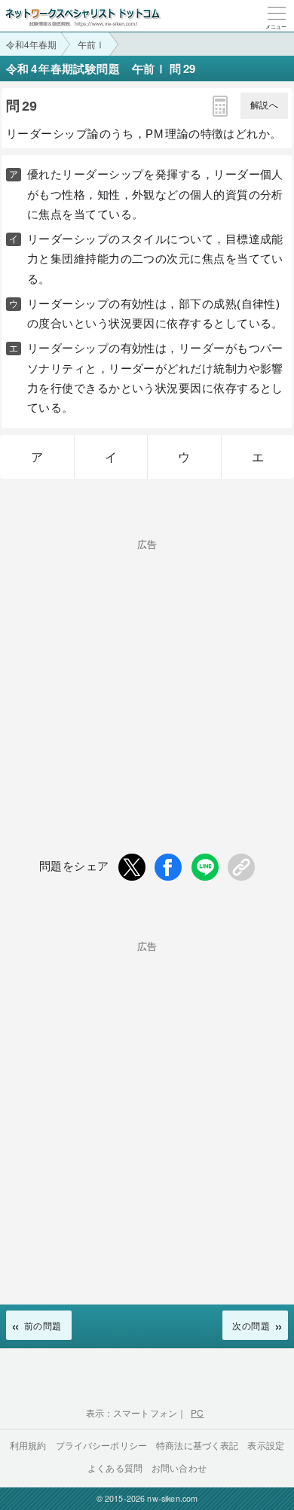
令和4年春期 (31, 44)
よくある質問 (114, 1467)
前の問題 (43, 1325)
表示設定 (265, 1444)
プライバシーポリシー (102, 1444)
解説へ (264, 105)
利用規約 (28, 1444)
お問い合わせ (179, 1467)
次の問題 (251, 1325)
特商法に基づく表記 (197, 1444)
